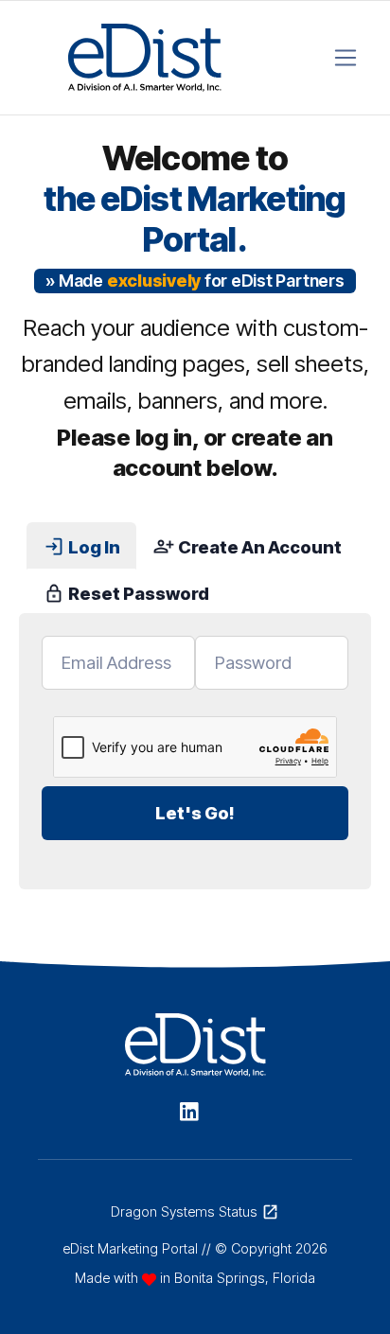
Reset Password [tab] (126, 593)
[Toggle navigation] (346, 58)
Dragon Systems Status (195, 1211)
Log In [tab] (81, 547)
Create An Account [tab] (247, 547)
